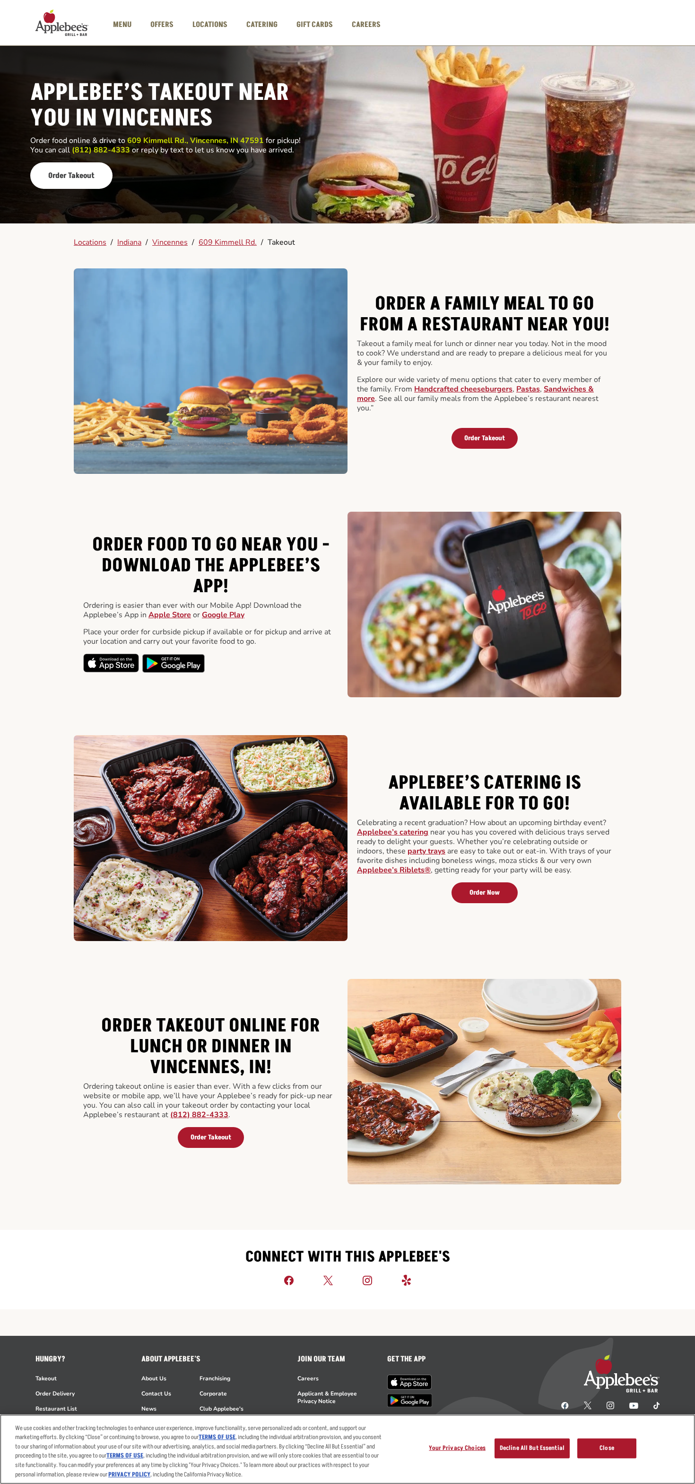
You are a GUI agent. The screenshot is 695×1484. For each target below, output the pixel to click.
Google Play (223, 615)
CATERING (262, 24)
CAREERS (366, 24)
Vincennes (170, 242)
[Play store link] (409, 1400)
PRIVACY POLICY (129, 1474)
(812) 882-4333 (199, 1115)
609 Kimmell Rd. (228, 242)
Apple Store (169, 615)
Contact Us (156, 1393)
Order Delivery (55, 1393)
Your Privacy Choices (457, 1448)
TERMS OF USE (217, 1437)
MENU (122, 24)
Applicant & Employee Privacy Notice (327, 1397)
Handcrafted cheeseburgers (463, 389)
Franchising (215, 1378)
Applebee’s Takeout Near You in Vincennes (159, 105)
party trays (426, 851)
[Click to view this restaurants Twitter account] (328, 1280)
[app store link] (409, 1382)
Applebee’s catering (392, 832)
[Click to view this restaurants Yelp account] (406, 1280)
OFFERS (162, 24)
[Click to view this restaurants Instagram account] (367, 1280)
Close (606, 1448)
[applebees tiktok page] (653, 1405)
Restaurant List (56, 1409)
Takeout (281, 242)
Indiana (129, 242)
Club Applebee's (221, 1409)
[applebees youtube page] (634, 1405)
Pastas (528, 389)
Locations (90, 242)
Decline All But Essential (532, 1448)
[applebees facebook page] (565, 1405)
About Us (153, 1378)
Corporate (213, 1393)
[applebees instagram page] (610, 1405)
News (148, 1409)
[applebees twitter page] (587, 1405)
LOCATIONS (209, 24)
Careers (308, 1378)
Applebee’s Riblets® (394, 870)
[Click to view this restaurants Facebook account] (289, 1280)
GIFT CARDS (314, 24)
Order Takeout (71, 175)
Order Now (484, 892)
